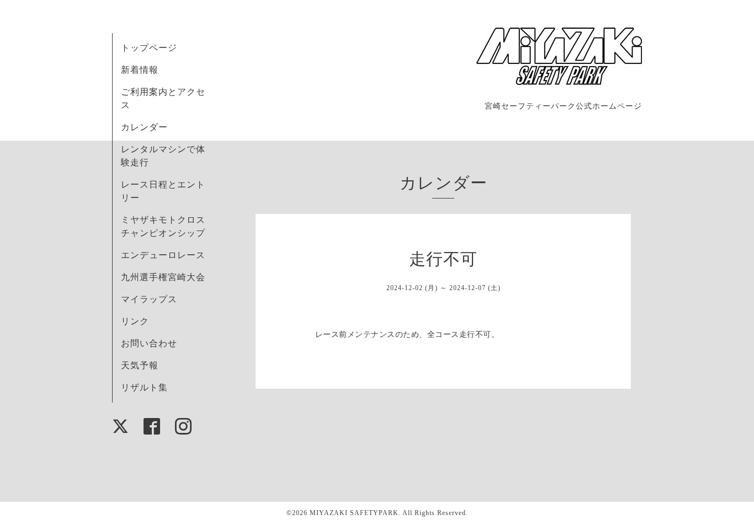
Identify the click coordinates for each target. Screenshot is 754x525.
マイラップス (149, 299)
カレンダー (144, 127)
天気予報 (139, 365)
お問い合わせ (149, 343)
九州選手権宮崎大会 (163, 277)
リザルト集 (144, 387)
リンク (135, 321)
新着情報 (139, 69)
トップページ (149, 47)
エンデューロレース (163, 255)
